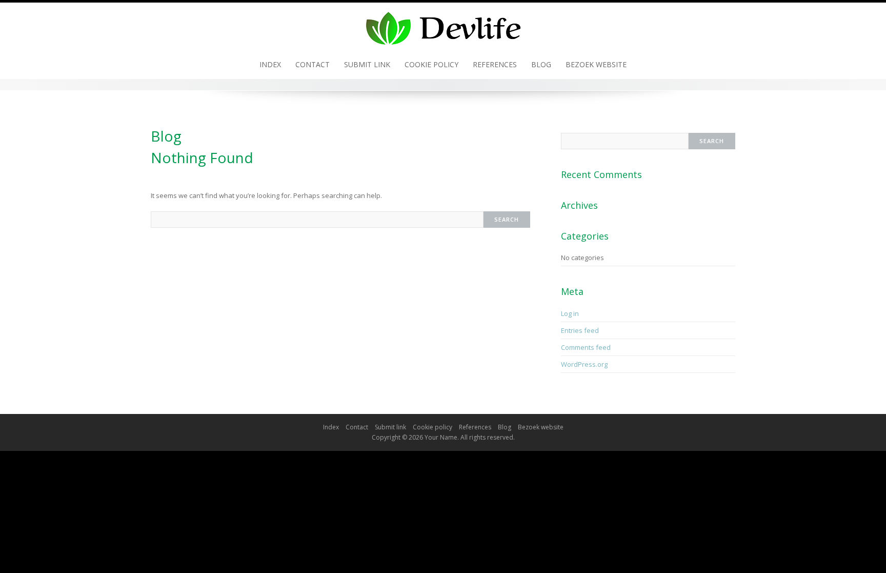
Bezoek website (596, 64)
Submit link (367, 64)
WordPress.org (584, 364)
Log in (570, 313)
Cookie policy (431, 64)
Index (270, 64)
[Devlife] (443, 25)
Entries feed (580, 330)
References (495, 64)
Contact (312, 64)
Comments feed (586, 347)
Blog (541, 64)
